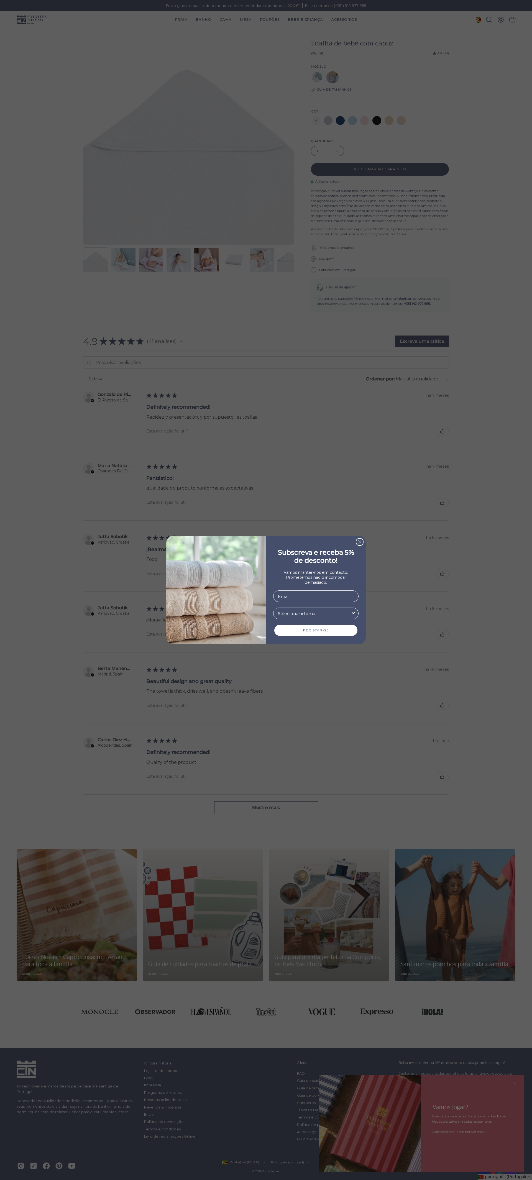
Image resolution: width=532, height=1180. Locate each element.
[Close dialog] (359, 542)
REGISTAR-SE (316, 630)
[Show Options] (353, 613)
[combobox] (314, 613)
